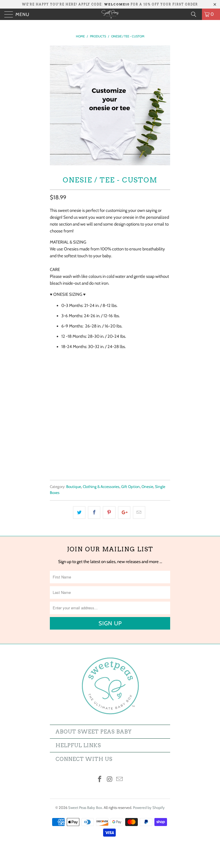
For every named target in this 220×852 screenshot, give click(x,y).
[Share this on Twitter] (79, 512)
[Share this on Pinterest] (109, 512)
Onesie (147, 486)
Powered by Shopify (149, 807)
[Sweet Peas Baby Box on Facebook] (99, 779)
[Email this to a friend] (139, 512)
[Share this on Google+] (124, 512)
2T (124, 422)
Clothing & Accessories (101, 486)
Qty (53, 438)
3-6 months (95, 407)
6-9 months (125, 407)
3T (138, 422)
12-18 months (65, 422)
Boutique (73, 486)
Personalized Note (68, 359)
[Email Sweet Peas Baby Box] (119, 779)
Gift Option (130, 486)
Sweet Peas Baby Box (85, 807)
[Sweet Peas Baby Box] (110, 14)
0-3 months (64, 407)
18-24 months (99, 422)
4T (152, 422)
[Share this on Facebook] (94, 512)
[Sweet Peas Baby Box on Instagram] (109, 779)
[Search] (195, 14)
